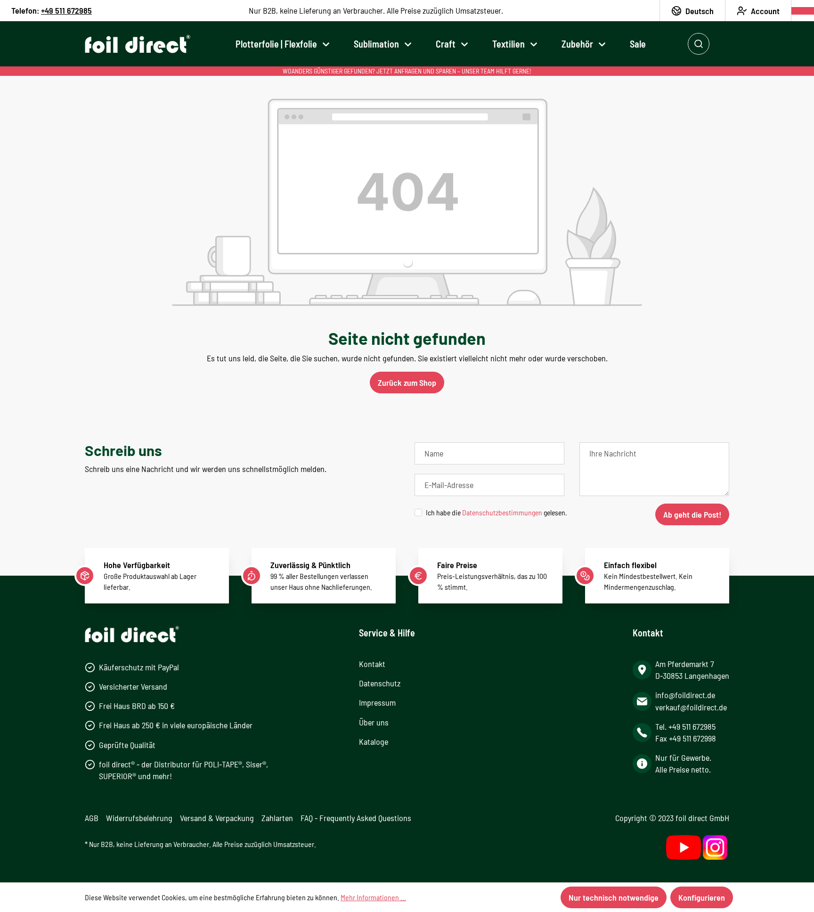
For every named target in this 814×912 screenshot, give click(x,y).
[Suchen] (698, 44)
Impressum (377, 702)
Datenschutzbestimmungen (502, 512)
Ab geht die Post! (692, 514)
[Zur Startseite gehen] (137, 44)
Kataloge (373, 741)
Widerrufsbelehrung (139, 818)
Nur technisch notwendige (614, 897)
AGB (91, 818)
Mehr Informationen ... (373, 897)
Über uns (374, 722)
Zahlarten (277, 818)
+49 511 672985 (66, 10)
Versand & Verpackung (217, 818)
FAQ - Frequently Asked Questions (356, 818)
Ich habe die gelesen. (496, 512)
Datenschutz (379, 683)
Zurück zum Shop (407, 382)
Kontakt (372, 664)
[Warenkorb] (802, 11)
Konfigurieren (701, 897)
